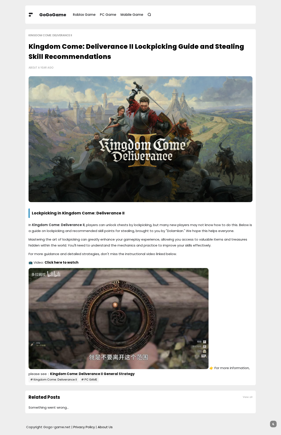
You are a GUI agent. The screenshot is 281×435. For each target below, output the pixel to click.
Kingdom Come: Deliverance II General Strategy (92, 374)
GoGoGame (52, 15)
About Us (105, 427)
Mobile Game (132, 14)
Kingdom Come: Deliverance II (50, 35)
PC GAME (91, 379)
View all (247, 397)
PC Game (108, 14)
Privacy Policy (84, 427)
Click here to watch (61, 262)
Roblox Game (84, 14)
